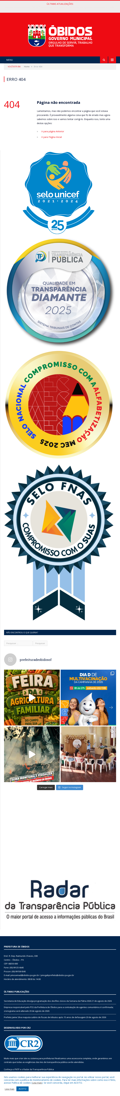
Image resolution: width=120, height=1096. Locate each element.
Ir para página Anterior (52, 131)
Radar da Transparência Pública (38, 1069)
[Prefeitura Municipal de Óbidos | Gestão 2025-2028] (60, 35)
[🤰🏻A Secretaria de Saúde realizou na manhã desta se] (88, 754)
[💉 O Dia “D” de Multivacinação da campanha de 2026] (88, 697)
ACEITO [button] (22, 1088)
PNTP (17, 1069)
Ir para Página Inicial (51, 137)
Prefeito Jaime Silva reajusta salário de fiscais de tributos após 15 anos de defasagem (45, 1017)
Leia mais (37, 1082)
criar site (23, 1058)
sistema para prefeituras (42, 1058)
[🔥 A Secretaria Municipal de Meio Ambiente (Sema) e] (32, 754)
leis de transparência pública (54, 1062)
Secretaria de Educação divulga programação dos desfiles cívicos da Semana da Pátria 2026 (47, 1001)
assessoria (76, 1058)
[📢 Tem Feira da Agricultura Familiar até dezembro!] (32, 697)
